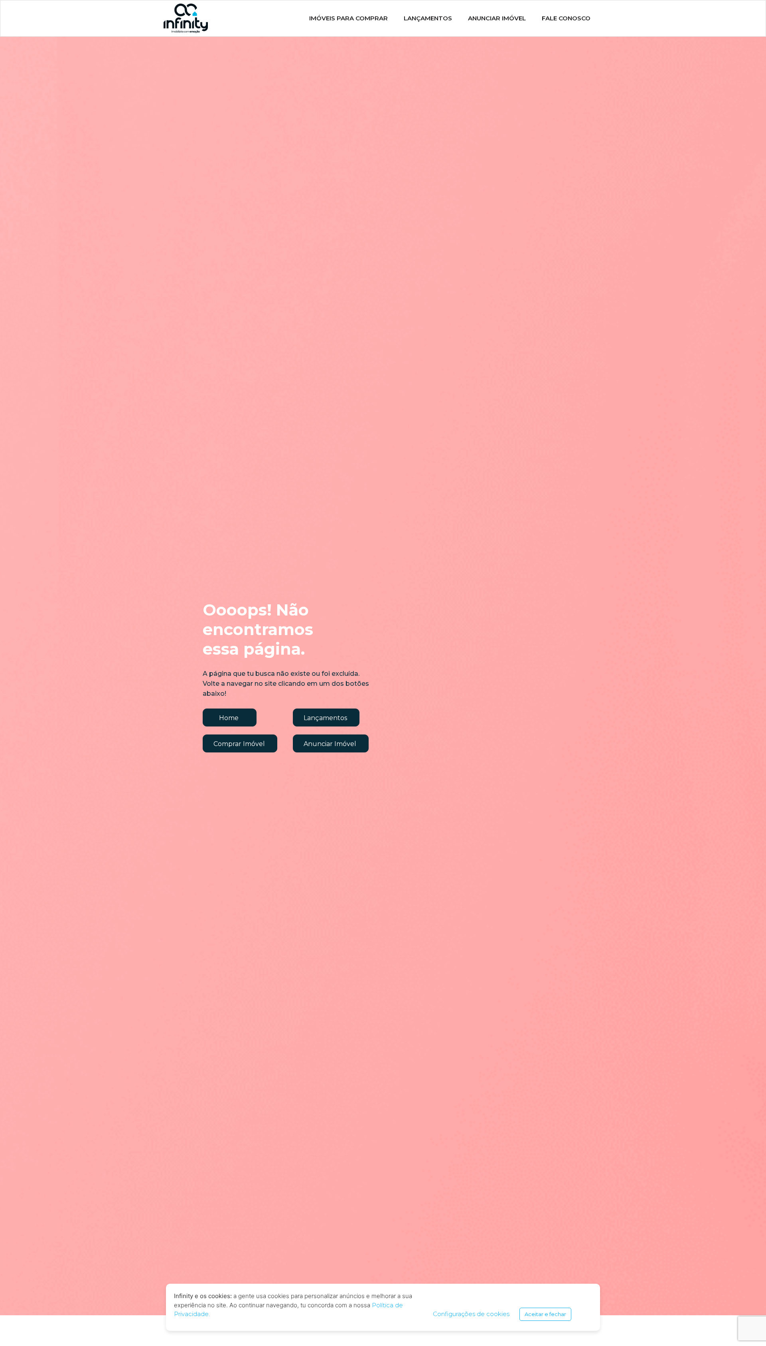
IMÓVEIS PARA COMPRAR (348, 18)
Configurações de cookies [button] (471, 1314)
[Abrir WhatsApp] (746, 1326)
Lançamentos (428, 18)
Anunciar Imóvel (497, 18)
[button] (230, 717)
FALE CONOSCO (566, 18)
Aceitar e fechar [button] (545, 1314)
